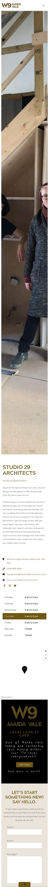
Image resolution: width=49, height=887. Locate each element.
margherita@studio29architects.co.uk (26, 574)
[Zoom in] (46, 651)
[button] (43, 5)
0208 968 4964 (14, 568)
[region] (24, 674)
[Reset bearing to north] (46, 658)
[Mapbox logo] (6, 697)
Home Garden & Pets (15, 480)
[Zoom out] (46, 655)
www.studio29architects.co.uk (22, 579)
